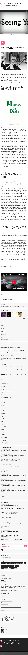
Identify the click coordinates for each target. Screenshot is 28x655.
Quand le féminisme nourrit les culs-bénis (9, 512)
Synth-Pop (4, 435)
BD (2, 381)
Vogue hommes (4, 581)
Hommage (4, 400)
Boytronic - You (4, 527)
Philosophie (4, 419)
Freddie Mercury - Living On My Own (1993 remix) (11, 539)
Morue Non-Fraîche (5, 490)
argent (12, 563)
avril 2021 (2, 328)
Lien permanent (5, 294)
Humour (3, 402)
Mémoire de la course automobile (7, 347)
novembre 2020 (4, 333)
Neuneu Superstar (4, 471)
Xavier (2, 455)
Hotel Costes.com (4, 583)
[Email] (2, 550)
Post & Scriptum (17, 347)
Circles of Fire (4, 475)
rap (1, 563)
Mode (3, 411)
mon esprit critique (4, 568)
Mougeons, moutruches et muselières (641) (8, 349)
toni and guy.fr (3, 584)
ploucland (17, 565)
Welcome (2, 580)
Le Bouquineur (8, 353)
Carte (2, 496)
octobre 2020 (3, 334)
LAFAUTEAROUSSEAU (17, 356)
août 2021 (2, 323)
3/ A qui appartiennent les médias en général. (9, 594)
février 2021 (3, 329)
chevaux (10, 568)
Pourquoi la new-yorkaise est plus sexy (13, 459)
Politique (3, 423)
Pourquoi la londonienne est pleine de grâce (10, 531)
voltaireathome (3, 575)
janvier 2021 (3, 331)
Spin (1, 602)
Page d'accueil (6, 37)
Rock (3, 427)
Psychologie (4, 426)
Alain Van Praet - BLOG (17, 360)
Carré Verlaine (11, 355)
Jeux (3, 405)
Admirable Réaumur (5, 485)
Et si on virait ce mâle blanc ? (7, 516)
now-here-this (3, 605)
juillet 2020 (3, 336)
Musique (3, 413)
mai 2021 (2, 326)
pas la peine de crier (4, 604)
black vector (3, 599)
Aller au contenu (4, 0)
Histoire (3, 399)
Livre (3, 408)
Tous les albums (24, 318)
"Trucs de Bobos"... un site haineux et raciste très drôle (10, 590)
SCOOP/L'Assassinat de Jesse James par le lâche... (15, 455)
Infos (3, 403)
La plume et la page (16, 352)
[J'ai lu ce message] (26, 652)
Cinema (3, 386)
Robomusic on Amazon (5, 608)
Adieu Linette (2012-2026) (5, 358)
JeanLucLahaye (4, 463)
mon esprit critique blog (18, 563)
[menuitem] (14, 35)
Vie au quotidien (5, 442)
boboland (15, 568)
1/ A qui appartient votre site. (6, 591)
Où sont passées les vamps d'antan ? (13, 47)
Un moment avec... (5, 440)
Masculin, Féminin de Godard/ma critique (9, 535)
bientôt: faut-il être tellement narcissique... (10, 505)
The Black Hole (4, 437)
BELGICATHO (22, 350)
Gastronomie (4, 395)
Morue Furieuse (4, 480)
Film (3, 394)
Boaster (3, 384)
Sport (3, 432)
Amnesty (2, 588)
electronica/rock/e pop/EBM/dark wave (9, 391)
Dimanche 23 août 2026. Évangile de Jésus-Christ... (10, 350)
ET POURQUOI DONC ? (22, 349)
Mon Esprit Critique (12, 4)
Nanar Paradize (5, 415)
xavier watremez (7, 563)
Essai (3, 392)
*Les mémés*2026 (4, 355)
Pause (3, 418)
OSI (2, 416)
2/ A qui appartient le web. (5, 593)
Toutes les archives (4, 339)
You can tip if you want (6, 443)
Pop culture (4, 424)
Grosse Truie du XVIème (6, 397)
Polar (3, 421)
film (24, 563)
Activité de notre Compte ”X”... (6, 356)
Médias (3, 410)
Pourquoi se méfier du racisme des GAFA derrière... (11, 523)
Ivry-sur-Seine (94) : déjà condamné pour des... (9, 345)
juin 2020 (2, 337)
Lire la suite (22, 306)
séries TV (4, 431)
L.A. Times (3, 596)
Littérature (4, 407)
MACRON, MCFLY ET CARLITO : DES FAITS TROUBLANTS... (13, 508)
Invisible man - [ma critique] (15, 471)
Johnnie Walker (3, 610)
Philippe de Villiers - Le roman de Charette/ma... (11, 519)
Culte (3, 389)
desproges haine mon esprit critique (7, 565)
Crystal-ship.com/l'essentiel (6, 578)
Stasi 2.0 (3, 434)
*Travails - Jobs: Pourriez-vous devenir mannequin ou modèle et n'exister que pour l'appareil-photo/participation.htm (14, 587)
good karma (3, 577)
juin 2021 (2, 325)
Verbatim (2, 353)
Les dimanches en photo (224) (6, 352)
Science (3, 429)
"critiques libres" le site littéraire (6, 601)
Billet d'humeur (5, 383)
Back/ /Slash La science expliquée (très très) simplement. (11, 607)
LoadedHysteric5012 (5, 450)
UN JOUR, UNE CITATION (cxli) (6, 360)
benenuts (2, 573)
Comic (3, 387)
